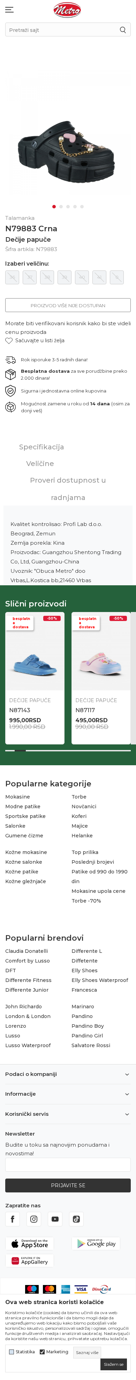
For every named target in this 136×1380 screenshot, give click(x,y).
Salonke (15, 826)
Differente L (86, 951)
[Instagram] (34, 1219)
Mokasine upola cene (98, 891)
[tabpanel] (68, 132)
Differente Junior (26, 990)
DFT (10, 970)
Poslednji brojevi (92, 862)
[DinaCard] (101, 1289)
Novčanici (83, 806)
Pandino (82, 1016)
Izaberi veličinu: (27, 264)
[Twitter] (76, 1219)
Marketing (57, 1352)
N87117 (85, 710)
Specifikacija (41, 447)
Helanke (82, 836)
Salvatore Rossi (90, 1045)
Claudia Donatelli (26, 951)
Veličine (40, 463)
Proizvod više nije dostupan (68, 305)
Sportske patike (25, 816)
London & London (28, 1016)
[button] (35, 340)
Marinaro (82, 1006)
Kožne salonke (23, 862)
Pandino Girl (87, 1036)
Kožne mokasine (26, 852)
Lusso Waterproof (28, 1045)
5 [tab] (82, 206)
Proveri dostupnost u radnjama (68, 489)
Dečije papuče (28, 239)
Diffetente (84, 961)
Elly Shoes (84, 970)
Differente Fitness (28, 980)
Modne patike (22, 806)
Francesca (84, 990)
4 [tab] (75, 206)
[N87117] (101, 651)
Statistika (25, 1352)
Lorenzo (15, 1026)
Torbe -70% (86, 901)
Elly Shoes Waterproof (99, 980)
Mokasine (17, 797)
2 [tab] (61, 206)
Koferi (78, 816)
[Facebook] (13, 1219)
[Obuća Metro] (67, 9)
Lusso (12, 1036)
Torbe (78, 797)
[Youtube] (55, 1219)
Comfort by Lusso (27, 961)
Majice (79, 826)
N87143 (19, 710)
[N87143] (35, 651)
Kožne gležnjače (25, 881)
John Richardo (23, 1006)
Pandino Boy (87, 1026)
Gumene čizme (24, 836)
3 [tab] (68, 206)
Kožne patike (21, 872)
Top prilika (84, 852)
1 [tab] (54, 206)
